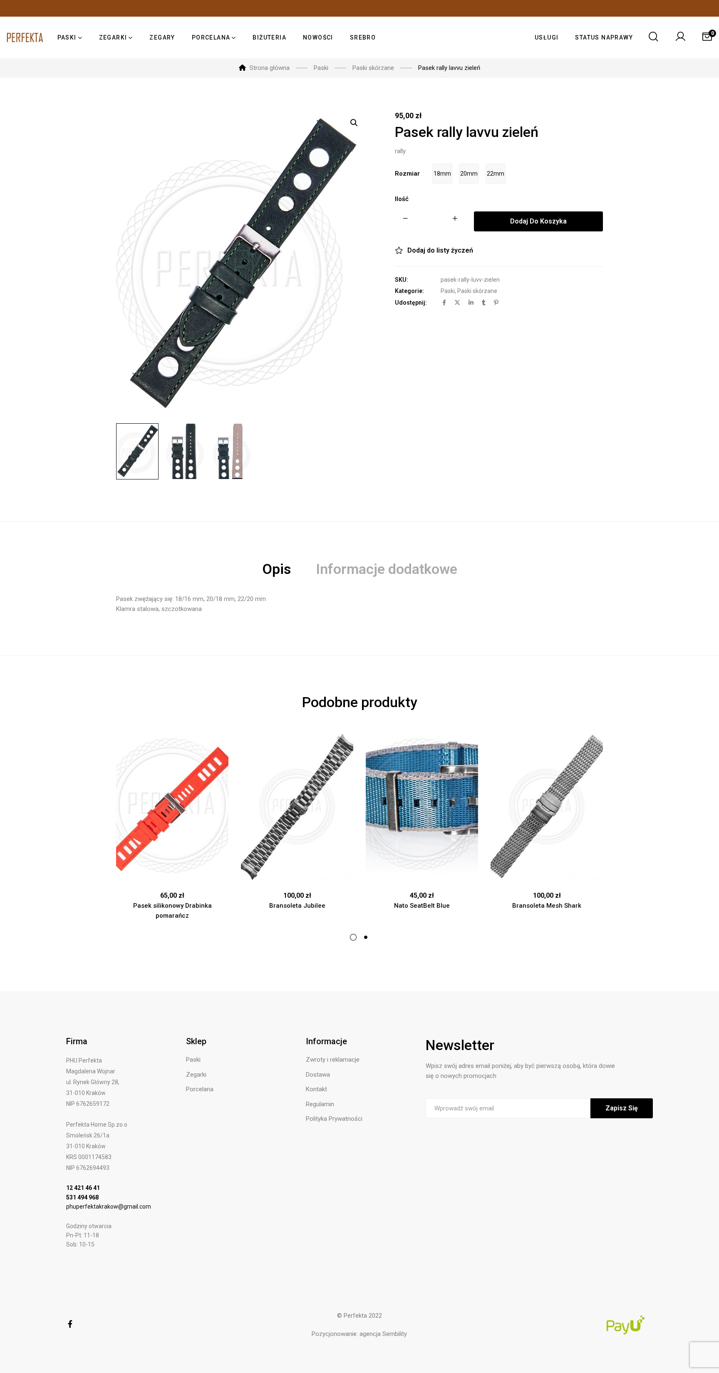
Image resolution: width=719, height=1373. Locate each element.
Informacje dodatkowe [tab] (386, 569)
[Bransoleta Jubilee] (297, 807)
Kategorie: (409, 291)
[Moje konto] (680, 37)
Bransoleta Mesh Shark (546, 905)
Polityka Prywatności (334, 1118)
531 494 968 (82, 1197)
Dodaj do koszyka (538, 221)
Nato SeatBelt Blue (422, 905)
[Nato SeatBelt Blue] (422, 807)
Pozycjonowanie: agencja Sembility (359, 1334)
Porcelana (199, 1089)
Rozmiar (407, 173)
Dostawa (318, 1074)
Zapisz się (621, 1108)
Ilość (402, 199)
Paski (448, 291)
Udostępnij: (411, 302)
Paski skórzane (477, 291)
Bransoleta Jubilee (297, 905)
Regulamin (320, 1104)
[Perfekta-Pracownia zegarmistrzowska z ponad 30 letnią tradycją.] (25, 37)
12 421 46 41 (83, 1187)
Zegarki (196, 1074)
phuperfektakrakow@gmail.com (108, 1206)
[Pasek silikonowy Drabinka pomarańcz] (172, 807)
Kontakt (316, 1089)
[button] (354, 122)
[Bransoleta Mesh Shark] (547, 807)
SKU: (401, 279)
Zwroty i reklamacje (333, 1059)
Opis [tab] (276, 569)
